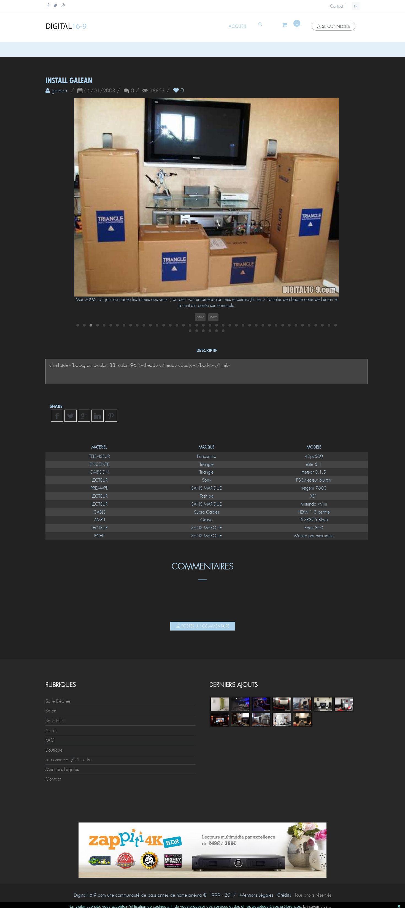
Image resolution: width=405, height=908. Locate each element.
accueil (238, 26)
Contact (336, 6)
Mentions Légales (62, 769)
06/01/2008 (99, 91)
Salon (50, 711)
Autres (51, 730)
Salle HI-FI (55, 721)
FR (356, 6)
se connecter (336, 26)
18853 (157, 91)
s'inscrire (83, 760)
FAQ (50, 740)
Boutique (54, 750)
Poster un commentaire (205, 626)
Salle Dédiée (58, 701)
